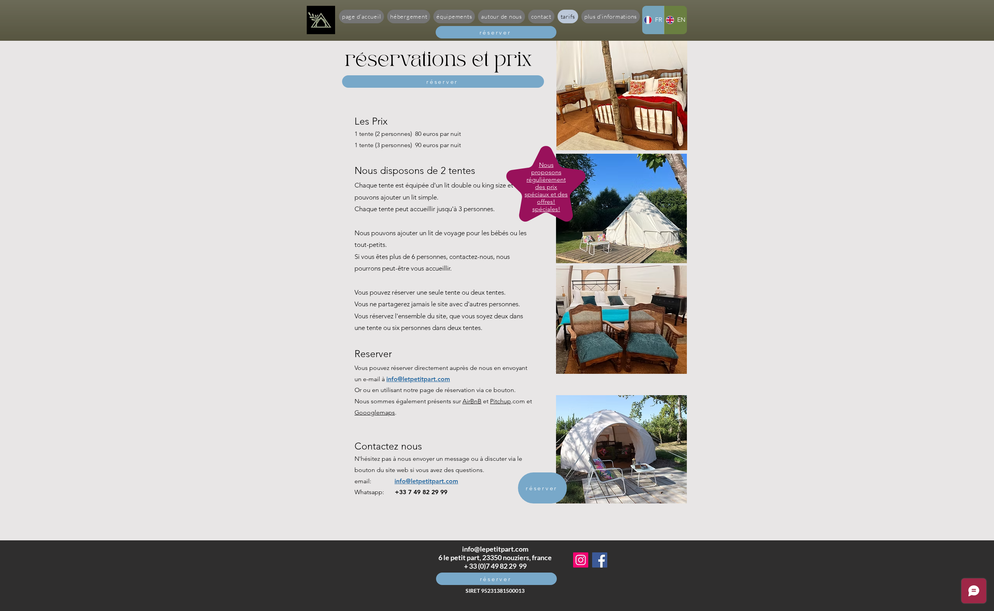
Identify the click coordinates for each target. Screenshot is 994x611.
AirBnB (471, 401)
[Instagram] (580, 560)
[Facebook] (599, 560)
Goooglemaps (375, 412)
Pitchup (500, 401)
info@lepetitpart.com (495, 549)
